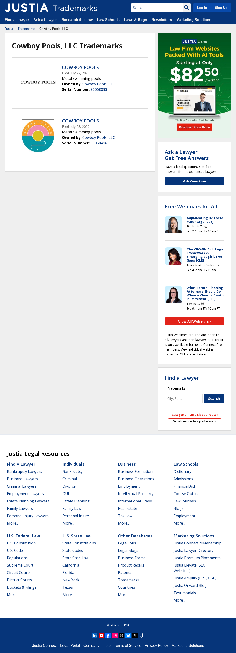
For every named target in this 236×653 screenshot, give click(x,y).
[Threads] (121, 635)
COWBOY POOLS (80, 67)
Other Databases (135, 536)
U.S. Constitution (21, 543)
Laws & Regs (135, 20)
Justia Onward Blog (190, 585)
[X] (135, 635)
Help (107, 645)
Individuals (73, 464)
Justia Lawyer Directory (194, 550)
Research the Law (77, 20)
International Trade (135, 501)
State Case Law (75, 557)
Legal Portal (70, 645)
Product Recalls (131, 565)
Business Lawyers (22, 478)
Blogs (178, 508)
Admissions (183, 478)
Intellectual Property (135, 493)
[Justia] (26, 7)
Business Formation (135, 471)
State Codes (72, 550)
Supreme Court (20, 565)
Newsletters (161, 20)
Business (127, 464)
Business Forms (131, 557)
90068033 (99, 89)
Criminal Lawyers (21, 486)
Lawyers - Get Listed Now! (195, 414)
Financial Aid (184, 486)
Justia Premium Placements (197, 557)
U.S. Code (15, 550)
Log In (202, 7)
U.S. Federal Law (23, 536)
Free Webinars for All (191, 206)
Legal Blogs (128, 550)
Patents (124, 572)
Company (91, 645)
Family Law (71, 508)
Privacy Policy (156, 645)
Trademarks (26, 28)
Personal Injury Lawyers (28, 515)
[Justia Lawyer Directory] (141, 635)
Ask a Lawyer (45, 20)
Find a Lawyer (17, 20)
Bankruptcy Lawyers (24, 471)
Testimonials (185, 592)
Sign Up (221, 7)
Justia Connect (44, 645)
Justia (9, 28)
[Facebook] (108, 635)
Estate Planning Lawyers (28, 501)
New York (70, 579)
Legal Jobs (127, 543)
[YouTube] (101, 635)
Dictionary (182, 471)
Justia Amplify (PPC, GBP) (195, 578)
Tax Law (125, 515)
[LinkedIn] (94, 635)
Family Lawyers (20, 508)
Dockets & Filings (21, 587)
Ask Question (194, 181)
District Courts (19, 579)
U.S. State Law (76, 536)
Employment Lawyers (25, 493)
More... (12, 523)
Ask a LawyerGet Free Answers (187, 154)
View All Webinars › (194, 321)
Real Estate (127, 508)
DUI (65, 493)
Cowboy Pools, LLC (98, 83)
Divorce (69, 486)
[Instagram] (115, 635)
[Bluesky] (128, 635)
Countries (126, 587)
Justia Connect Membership (197, 543)
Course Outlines (187, 493)
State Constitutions (79, 543)
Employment (129, 486)
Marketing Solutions (193, 20)
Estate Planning (76, 501)
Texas (67, 587)
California (70, 565)
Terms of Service (127, 645)
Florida (68, 572)
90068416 (99, 143)
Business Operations (136, 478)
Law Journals (185, 501)
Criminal (69, 478)
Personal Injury (75, 515)
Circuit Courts (19, 572)
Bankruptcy (72, 471)
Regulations (17, 557)
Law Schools (108, 20)
